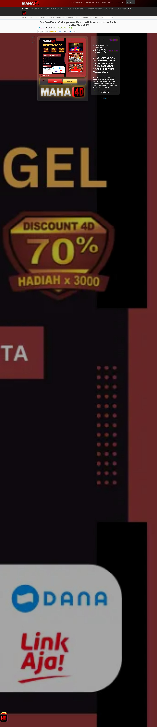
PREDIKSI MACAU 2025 (85, 17)
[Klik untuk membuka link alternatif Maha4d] (62, 57)
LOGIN (55, 81)
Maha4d (41, 28)
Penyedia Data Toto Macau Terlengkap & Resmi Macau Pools (106, 51)
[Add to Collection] (32, 42)
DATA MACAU (96, 17)
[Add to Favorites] (32, 37)
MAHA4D (24, 17)
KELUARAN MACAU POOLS (72, 17)
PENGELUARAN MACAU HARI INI (46, 17)
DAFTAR (70, 81)
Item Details (41, 31)
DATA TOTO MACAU (32, 17)
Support (73, 31)
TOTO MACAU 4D (60, 17)
